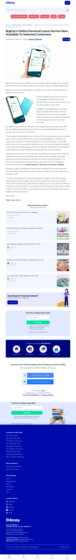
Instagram (11, 507)
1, (12, 196)
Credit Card (15, 18)
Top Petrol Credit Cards (13, 438)
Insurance (14, 23)
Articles (52, 558)
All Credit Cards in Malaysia (14, 454)
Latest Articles (16, 25)
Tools (23, 558)
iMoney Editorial (35, 39)
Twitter (10, 504)
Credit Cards (43, 354)
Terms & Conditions (31, 395)
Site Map (24, 547)
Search (38, 558)
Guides (61, 16)
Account (67, 558)
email (43, 391)
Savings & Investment (17, 29)
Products (9, 558)
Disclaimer (17, 547)
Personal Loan (16, 354)
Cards (53, 16)
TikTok (10, 512)
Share (65, 39)
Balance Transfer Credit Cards (15, 457)
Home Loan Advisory (12, 469)
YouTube (11, 510)
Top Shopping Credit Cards (14, 441)
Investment (34, 16)
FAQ (7, 492)
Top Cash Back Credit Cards (14, 449)
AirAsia (12, 200)
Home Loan (56, 354)
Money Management (19, 16)
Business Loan (30, 354)
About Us (8, 478)
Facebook (11, 501)
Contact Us (9, 489)
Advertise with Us (11, 481)
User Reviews (10, 486)
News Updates (27, 25)
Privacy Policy (47, 395)
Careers (8, 484)
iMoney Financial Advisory (13, 466)
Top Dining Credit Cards (13, 451)
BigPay (18, 200)
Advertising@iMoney (33, 547)
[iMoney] (10, 3)
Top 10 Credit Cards (12, 435)
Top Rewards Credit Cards (14, 446)
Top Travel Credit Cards (13, 443)
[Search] (67, 10)
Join (67, 3)
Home (8, 25)
